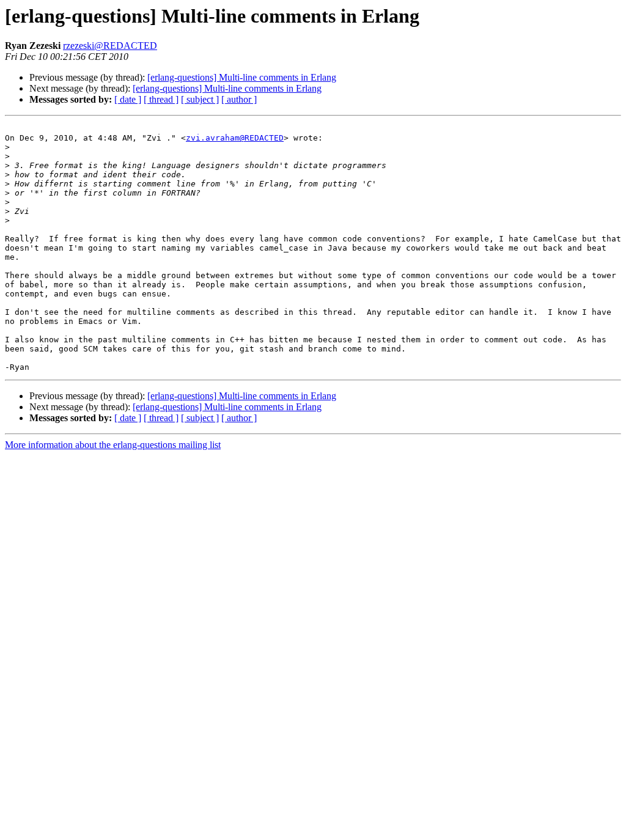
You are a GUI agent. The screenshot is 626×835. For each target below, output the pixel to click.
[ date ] (127, 99)
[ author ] (239, 99)
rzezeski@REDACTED (110, 45)
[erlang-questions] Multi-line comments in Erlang (241, 77)
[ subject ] (200, 99)
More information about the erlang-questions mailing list (113, 445)
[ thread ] (161, 99)
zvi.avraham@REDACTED (235, 137)
